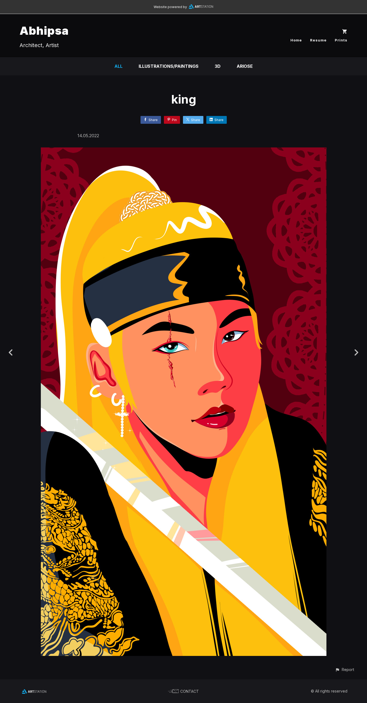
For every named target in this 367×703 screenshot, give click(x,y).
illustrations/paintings (169, 66)
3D (218, 66)
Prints (341, 40)
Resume (318, 40)
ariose (245, 66)
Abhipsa (44, 30)
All (118, 66)
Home (296, 40)
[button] (344, 669)
